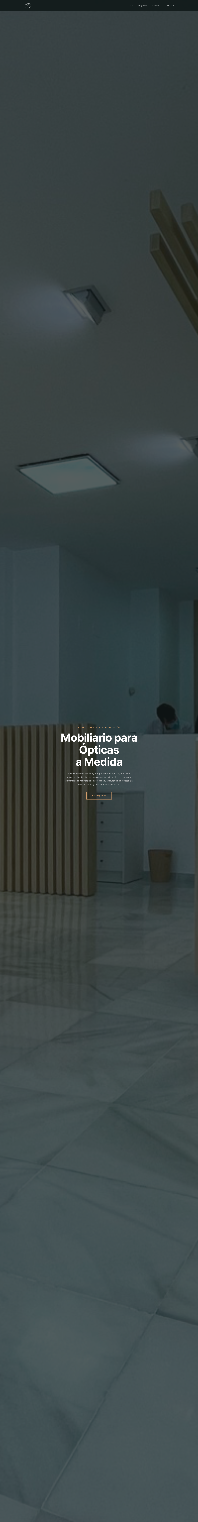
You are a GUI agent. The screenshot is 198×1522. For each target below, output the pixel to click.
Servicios (156, 5)
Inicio (130, 5)
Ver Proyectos (99, 795)
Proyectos (142, 5)
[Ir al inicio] (27, 5)
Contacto (170, 5)
